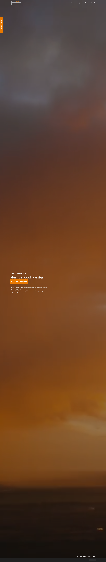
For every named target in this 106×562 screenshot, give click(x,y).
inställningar (82, 560)
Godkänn (92, 560)
